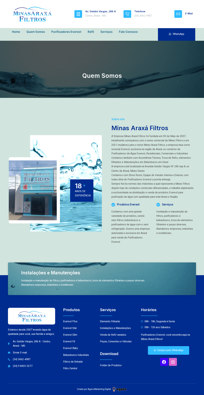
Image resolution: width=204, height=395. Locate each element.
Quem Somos (35, 31)
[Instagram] (173, 362)
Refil (91, 31)
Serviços (106, 31)
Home (16, 31)
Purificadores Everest (66, 31)
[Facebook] (164, 362)
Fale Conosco (128, 31)
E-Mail (189, 13)
